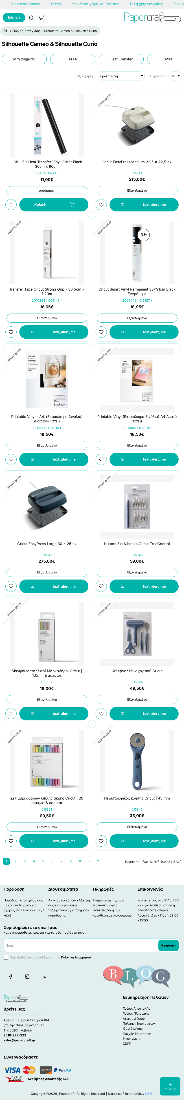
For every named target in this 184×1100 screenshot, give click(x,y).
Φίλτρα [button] (170, 1089)
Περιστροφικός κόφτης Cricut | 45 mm (137, 798)
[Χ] (44, 976)
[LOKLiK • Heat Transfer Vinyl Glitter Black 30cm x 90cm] (47, 125)
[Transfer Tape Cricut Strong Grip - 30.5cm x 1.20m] (47, 252)
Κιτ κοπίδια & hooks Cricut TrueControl (137, 543)
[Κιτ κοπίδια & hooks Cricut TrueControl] (137, 507)
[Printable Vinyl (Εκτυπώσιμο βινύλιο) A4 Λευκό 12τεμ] (137, 380)
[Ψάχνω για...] (31, 17)
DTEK (149, 1093)
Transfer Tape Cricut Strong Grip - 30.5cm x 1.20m (46, 291)
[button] (53, 204)
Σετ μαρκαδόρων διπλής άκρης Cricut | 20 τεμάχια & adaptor (46, 800)
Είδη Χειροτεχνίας (26, 31)
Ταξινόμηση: (84, 76)
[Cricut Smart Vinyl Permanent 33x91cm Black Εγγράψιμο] (137, 252)
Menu (14, 17)
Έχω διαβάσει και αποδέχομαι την (50, 957)
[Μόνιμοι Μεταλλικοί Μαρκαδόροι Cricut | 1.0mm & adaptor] (47, 634)
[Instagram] (27, 976)
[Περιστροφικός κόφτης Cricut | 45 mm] (137, 761)
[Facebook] (10, 976)
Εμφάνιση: (157, 76)
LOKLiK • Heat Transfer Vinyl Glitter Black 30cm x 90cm (46, 164)
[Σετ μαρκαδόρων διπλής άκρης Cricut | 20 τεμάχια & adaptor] (47, 761)
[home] (6, 30)
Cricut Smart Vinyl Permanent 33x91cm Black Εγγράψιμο (137, 291)
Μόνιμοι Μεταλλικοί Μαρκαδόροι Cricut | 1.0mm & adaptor (47, 673)
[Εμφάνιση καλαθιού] (41, 17)
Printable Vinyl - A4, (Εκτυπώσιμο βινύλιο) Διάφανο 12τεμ (47, 418)
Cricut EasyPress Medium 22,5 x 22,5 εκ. (137, 162)
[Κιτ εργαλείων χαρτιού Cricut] (137, 634)
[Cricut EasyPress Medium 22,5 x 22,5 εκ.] (137, 125)
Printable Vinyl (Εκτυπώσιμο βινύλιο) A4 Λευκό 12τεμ (137, 418)
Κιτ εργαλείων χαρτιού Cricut (137, 671)
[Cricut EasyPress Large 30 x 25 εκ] (47, 507)
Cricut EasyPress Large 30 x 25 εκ (46, 543)
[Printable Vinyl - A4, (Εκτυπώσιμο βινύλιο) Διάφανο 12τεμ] (47, 380)
